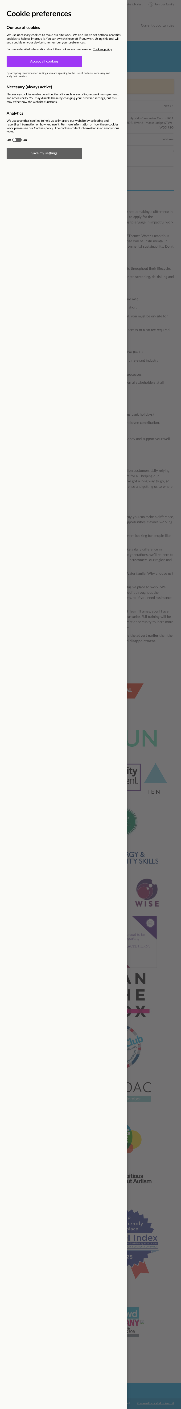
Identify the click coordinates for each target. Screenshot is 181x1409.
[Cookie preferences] (90, 704)
